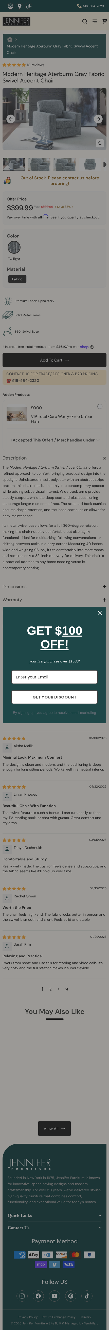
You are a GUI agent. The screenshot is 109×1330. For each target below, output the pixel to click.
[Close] (100, 613)
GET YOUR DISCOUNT (54, 697)
